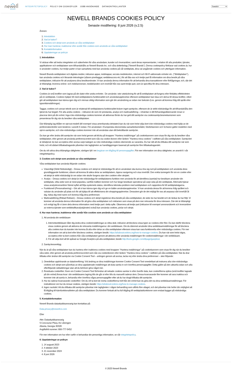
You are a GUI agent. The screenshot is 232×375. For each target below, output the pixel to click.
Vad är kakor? (50, 39)
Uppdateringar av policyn (56, 52)
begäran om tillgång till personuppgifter (115, 150)
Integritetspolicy (36, 6)
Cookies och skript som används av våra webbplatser (69, 43)
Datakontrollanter (114, 6)
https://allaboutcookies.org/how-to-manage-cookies (134, 232)
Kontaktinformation (53, 49)
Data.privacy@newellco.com (53, 309)
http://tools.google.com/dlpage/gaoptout (141, 239)
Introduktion (49, 36)
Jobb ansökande (89, 6)
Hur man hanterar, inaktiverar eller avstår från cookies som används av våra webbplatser (86, 46)
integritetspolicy (128, 335)
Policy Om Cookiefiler (63, 6)
